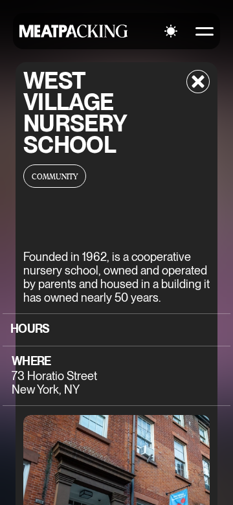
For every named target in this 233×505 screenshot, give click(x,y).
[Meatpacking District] (73, 31)
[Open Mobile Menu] (204, 31)
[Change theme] (171, 31)
